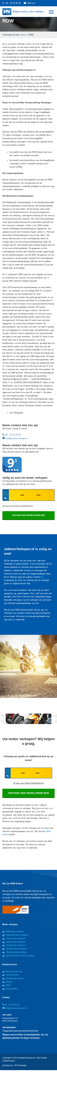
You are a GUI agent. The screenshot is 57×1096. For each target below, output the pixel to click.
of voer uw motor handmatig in (17, 505)
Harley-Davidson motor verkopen (20, 956)
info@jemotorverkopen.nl (16, 438)
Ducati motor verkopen (15, 945)
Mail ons (31, 3)
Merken (9, 982)
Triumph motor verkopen (16, 952)
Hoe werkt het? (12, 975)
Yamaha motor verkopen (16, 949)
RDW (8, 985)
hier (42, 577)
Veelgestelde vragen (15, 978)
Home (23, 35)
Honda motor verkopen (16, 938)
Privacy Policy (12, 989)
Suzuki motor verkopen (16, 942)
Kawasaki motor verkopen (17, 935)
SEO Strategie (20, 1065)
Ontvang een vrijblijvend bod (28, 793)
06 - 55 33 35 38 (13, 3)
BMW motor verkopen (15, 931)
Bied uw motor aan (14, 971)
